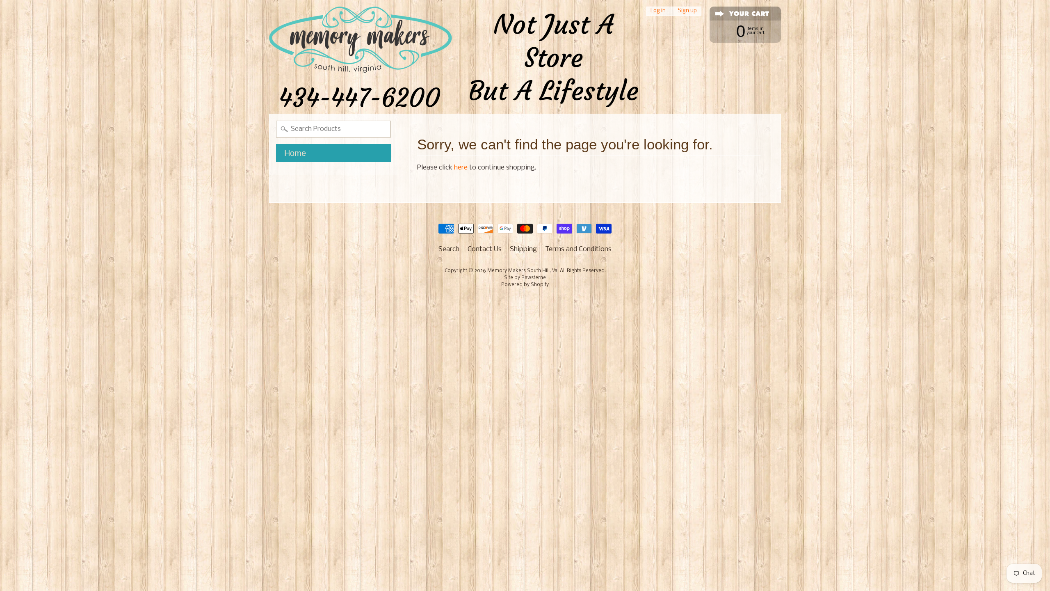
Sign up (687, 11)
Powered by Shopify (525, 284)
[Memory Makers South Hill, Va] (453, 57)
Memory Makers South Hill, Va (522, 270)
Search (448, 249)
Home (295, 153)
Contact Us (485, 249)
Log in (658, 11)
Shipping (523, 249)
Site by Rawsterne (525, 277)
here (461, 168)
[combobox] (333, 129)
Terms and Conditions (578, 249)
